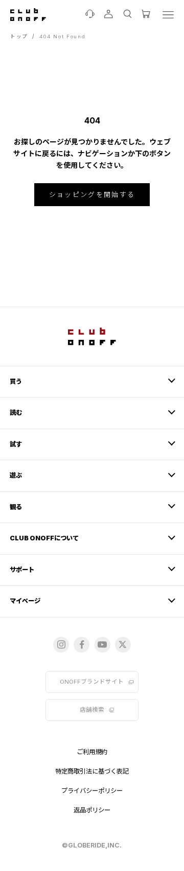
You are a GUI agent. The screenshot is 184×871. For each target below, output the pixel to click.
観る (16, 507)
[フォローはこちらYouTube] (102, 645)
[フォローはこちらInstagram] (61, 645)
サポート (22, 570)
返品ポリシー (92, 810)
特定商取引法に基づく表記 (92, 771)
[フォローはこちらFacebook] (81, 645)
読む (16, 412)
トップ (19, 36)
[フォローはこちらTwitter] (123, 645)
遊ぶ (16, 475)
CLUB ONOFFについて (44, 538)
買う (16, 381)
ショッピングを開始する (92, 194)
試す (16, 444)
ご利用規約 (92, 752)
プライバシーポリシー (92, 790)
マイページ (25, 601)
